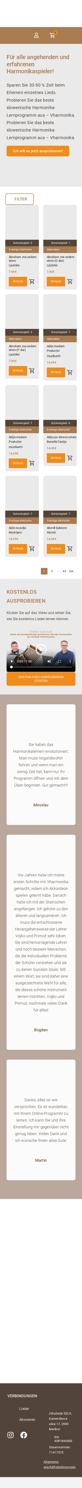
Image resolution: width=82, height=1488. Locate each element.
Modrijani (15, 532)
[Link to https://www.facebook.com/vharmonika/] (23, 1435)
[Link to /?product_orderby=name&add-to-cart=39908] (70, 458)
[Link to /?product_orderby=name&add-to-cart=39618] (32, 281)
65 (64, 571)
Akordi (51, 532)
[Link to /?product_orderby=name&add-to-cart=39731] (32, 370)
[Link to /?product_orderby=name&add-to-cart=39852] (32, 548)
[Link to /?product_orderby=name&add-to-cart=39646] (70, 372)
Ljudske (14, 265)
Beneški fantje (56, 441)
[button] (21, 35)
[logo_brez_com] (24, 10)
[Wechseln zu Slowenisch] (74, 35)
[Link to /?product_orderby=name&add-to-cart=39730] (70, 281)
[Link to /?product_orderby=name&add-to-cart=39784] (32, 463)
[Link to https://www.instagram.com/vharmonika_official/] (10, 1435)
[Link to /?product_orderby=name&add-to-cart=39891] (70, 548)
